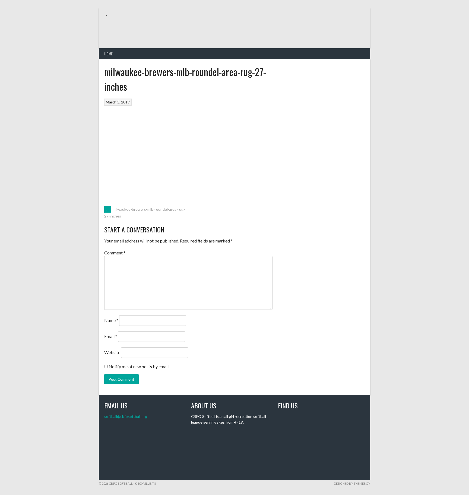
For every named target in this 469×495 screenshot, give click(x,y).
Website (112, 352)
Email (110, 336)
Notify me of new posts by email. (139, 366)
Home (108, 53)
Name (111, 320)
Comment (114, 252)
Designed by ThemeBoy (352, 483)
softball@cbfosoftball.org (125, 416)
